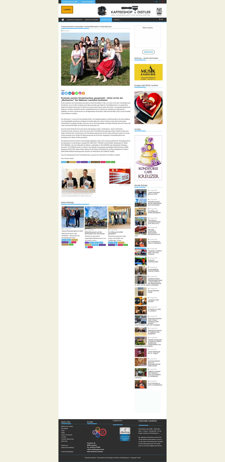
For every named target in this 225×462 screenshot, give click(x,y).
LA (89, 162)
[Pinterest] (73, 93)
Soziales (108, 162)
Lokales (116, 19)
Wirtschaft (64, 441)
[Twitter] (66, 93)
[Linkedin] (69, 93)
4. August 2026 (152, 349)
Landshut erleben (91, 19)
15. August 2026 (153, 267)
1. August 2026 (152, 369)
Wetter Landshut (148, 28)
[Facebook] (62, 93)
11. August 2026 (153, 307)
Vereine (113, 162)
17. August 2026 (153, 248)
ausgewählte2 (95, 244)
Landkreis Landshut (95, 162)
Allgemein (64, 162)
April (68, 162)
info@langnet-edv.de (97, 449)
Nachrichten (106, 19)
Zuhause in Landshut (74, 19)
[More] (83, 93)
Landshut (103, 162)
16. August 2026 (153, 258)
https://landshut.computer (95, 451)
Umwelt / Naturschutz (67, 439)
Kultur (63, 430)
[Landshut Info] (62, 19)
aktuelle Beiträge (140, 185)
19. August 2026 (153, 227)
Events (78, 162)
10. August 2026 (153, 337)
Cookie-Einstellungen (67, 451)
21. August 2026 (67, 228)
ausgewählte (73, 162)
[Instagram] (79, 93)
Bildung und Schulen (67, 426)
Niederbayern (65, 244)
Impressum (64, 445)
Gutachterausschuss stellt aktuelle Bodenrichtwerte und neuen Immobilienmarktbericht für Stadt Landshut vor (77, 194)
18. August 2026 (153, 239)
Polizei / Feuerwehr (66, 435)
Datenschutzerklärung (67, 447)
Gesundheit (64, 428)
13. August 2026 (153, 276)
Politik (63, 432)
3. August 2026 (152, 358)
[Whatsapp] (76, 93)
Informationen (84, 162)
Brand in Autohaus (124, 184)
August (69, 240)
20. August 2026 (113, 230)
